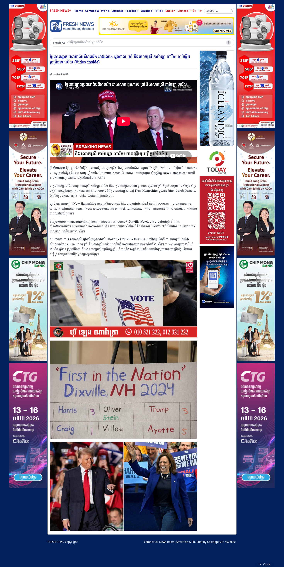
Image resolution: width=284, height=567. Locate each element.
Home (79, 11)
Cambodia (92, 11)
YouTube (146, 11)
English (170, 11)
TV (200, 11)
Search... (212, 10)
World (105, 11)
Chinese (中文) (187, 11)
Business (117, 11)
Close (266, 564)
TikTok (158, 11)
